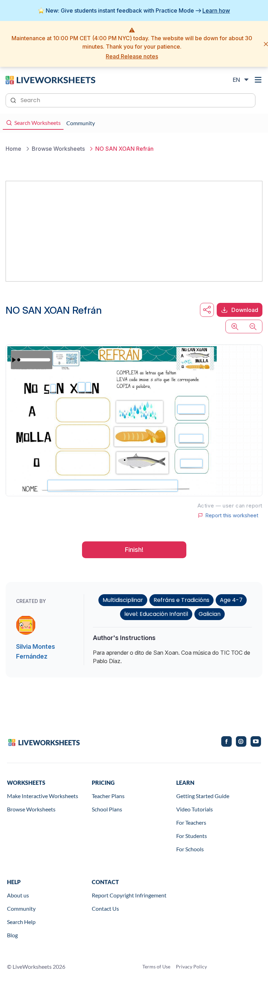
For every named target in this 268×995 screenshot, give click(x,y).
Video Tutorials (194, 809)
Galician (210, 614)
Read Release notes (132, 56)
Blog (12, 935)
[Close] (266, 44)
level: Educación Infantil (156, 614)
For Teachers (191, 822)
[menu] (258, 80)
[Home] (50, 79)
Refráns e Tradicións (181, 600)
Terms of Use (156, 966)
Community (21, 908)
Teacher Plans (108, 796)
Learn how (216, 10)
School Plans (107, 809)
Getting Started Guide (202, 796)
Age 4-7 (231, 600)
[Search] (14, 99)
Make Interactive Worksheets (42, 796)
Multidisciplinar (123, 600)
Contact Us (105, 908)
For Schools (190, 849)
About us (18, 895)
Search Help (21, 921)
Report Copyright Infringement (129, 895)
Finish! (134, 549)
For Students (191, 835)
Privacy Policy (191, 966)
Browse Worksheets (31, 809)
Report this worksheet (231, 515)
